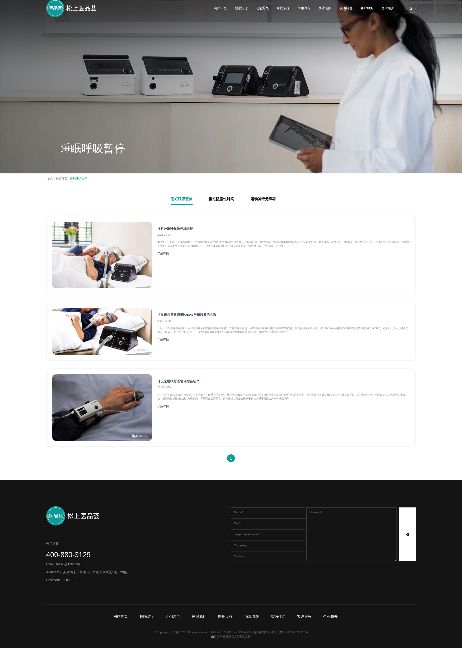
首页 (50, 178)
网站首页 (220, 8)
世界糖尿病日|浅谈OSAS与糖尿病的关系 (186, 315)
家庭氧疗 (283, 8)
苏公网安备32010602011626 (232, 636)
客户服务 (366, 8)
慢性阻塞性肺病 (221, 199)
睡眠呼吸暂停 (78, 178)
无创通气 (262, 8)
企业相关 (387, 8)
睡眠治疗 (241, 8)
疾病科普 (345, 8)
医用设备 (304, 8)
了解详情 (164, 253)
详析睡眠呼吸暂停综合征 (175, 228)
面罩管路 (325, 8)
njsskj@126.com (68, 564)
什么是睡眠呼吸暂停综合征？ (178, 381)
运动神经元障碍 (263, 199)
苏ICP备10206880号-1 (224, 632)
